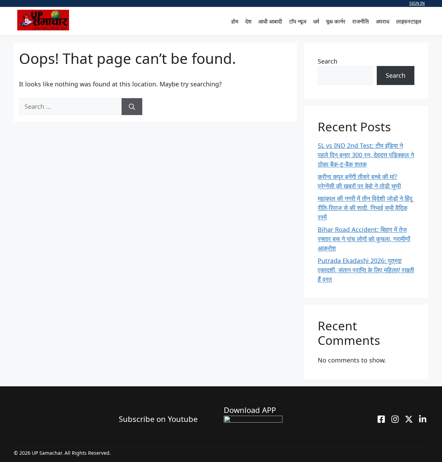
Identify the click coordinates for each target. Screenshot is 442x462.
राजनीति (360, 21)
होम (234, 21)
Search (327, 61)
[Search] (132, 106)
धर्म (316, 21)
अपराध (382, 21)
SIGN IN (417, 3)
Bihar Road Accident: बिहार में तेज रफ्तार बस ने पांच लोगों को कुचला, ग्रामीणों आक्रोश (364, 238)
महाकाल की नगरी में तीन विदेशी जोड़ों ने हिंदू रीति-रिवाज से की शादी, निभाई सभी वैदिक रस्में (365, 207)
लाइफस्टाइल (408, 21)
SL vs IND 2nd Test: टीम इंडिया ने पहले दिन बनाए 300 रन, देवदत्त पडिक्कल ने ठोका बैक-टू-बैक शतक (366, 154)
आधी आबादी (270, 21)
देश (248, 21)
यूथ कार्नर (335, 21)
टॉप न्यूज (297, 21)
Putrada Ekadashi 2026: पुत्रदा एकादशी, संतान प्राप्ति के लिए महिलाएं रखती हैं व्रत (366, 269)
